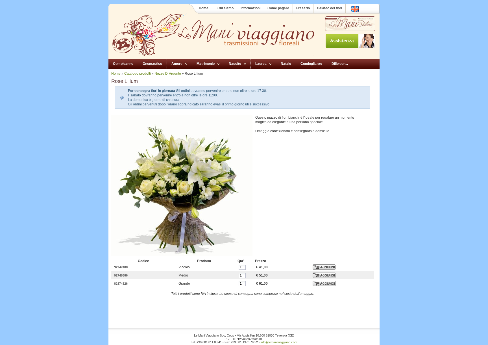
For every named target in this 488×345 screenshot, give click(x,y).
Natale (286, 64)
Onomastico (152, 64)
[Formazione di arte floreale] (349, 23)
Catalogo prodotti (137, 74)
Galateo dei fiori (329, 8)
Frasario (303, 8)
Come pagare (278, 8)
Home (203, 8)
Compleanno (123, 64)
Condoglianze (311, 64)
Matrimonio (206, 64)
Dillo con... (340, 64)
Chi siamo (225, 8)
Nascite (235, 64)
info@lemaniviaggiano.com (279, 342)
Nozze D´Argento (167, 74)
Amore (176, 64)
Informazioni (250, 8)
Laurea (261, 64)
